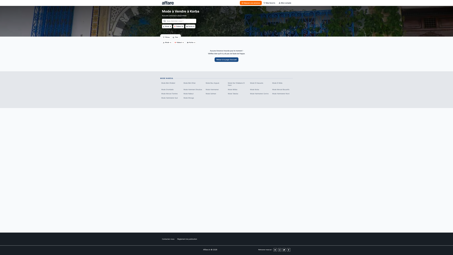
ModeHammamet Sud (169, 98)
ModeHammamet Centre (259, 94)
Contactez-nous (168, 239)
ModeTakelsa (233, 94)
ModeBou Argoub (212, 83)
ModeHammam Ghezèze (193, 89)
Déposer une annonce (252, 3)
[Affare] (168, 3)
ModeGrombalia (167, 89)
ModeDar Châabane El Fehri (236, 84)
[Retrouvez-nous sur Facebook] (288, 249)
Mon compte (286, 3)
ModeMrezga (189, 98)
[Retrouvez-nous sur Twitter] (284, 249)
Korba (191, 26)
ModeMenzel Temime (169, 94)
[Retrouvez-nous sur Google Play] (275, 249)
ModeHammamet (212, 89)
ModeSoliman (211, 94)
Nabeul (179, 26)
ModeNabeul (188, 94)
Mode (168, 26)
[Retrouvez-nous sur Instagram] (279, 249)
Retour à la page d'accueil (226, 60)
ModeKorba (254, 89)
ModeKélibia (232, 89)
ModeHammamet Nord (280, 94)
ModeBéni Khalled (168, 83)
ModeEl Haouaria (256, 83)
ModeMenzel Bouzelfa (280, 89)
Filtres (167, 37)
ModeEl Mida (277, 83)
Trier (176, 37)
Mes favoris (270, 3)
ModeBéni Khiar (190, 83)
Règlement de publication (187, 239)
